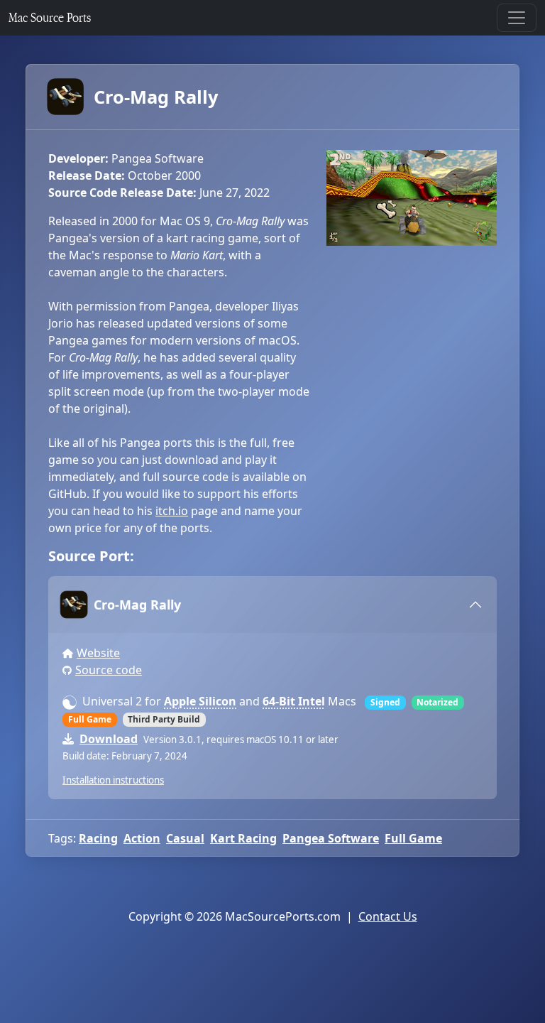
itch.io (171, 511)
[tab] (272, 604)
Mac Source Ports (50, 17)
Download (108, 739)
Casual (185, 838)
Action (141, 838)
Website (98, 653)
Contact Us (387, 916)
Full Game (413, 838)
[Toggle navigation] (516, 18)
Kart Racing (243, 838)
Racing (98, 838)
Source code (108, 670)
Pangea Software (330, 838)
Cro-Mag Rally (156, 97)
